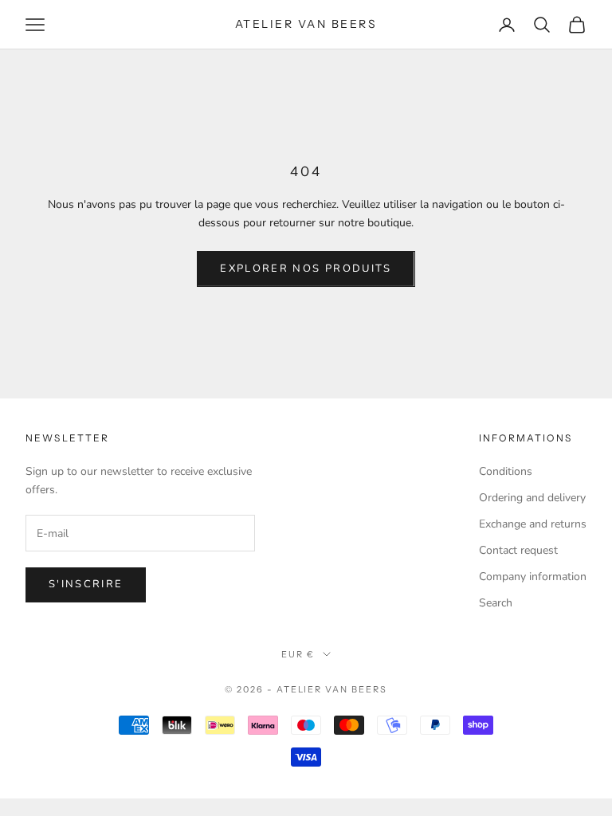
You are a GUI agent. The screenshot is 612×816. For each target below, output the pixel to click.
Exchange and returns (532, 524)
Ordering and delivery (532, 497)
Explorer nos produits (305, 268)
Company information (532, 576)
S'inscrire (86, 584)
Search (495, 602)
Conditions (505, 471)
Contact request (518, 550)
